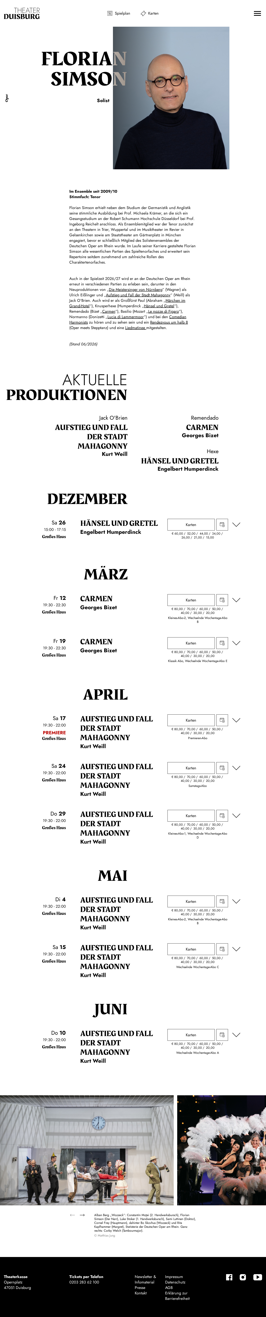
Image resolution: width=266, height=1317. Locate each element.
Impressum (174, 1277)
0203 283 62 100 (84, 1282)
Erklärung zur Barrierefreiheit (177, 1295)
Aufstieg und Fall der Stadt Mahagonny (138, 295)
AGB (169, 1288)
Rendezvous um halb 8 (169, 322)
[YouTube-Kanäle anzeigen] (257, 1277)
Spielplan (122, 13)
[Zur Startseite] (22, 13)
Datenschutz (175, 1282)
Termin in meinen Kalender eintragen (222, 525)
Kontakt (141, 1293)
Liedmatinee (135, 328)
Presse (140, 1288)
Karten (153, 13)
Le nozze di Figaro (163, 311)
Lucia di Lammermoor (125, 317)
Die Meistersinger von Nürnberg (135, 289)
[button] (257, 13)
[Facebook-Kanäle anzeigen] (229, 1277)
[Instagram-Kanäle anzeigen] (243, 1277)
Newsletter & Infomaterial (145, 1279)
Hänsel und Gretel (159, 306)
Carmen (108, 311)
